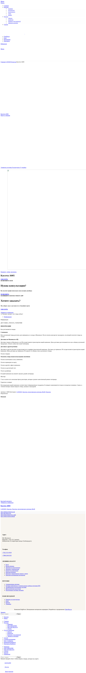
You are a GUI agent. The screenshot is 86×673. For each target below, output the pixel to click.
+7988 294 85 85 (7, 555)
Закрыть (3, 612)
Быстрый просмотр (6, 501)
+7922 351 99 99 (7, 552)
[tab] (44, 317)
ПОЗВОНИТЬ (5, 294)
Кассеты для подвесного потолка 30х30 (34, 392)
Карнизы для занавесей (14, 21)
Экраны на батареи (13, 23)
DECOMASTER (11, 10)
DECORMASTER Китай (8, 512)
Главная (3, 62)
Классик (13, 62)
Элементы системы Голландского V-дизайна (13, 167)
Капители (10, 19)
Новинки (10, 8)
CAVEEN (8, 62)
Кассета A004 (4, 114)
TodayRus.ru (68, 609)
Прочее (10, 15)
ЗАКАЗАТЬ (4, 279)
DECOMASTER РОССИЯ (8, 515)
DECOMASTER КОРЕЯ (8, 516)
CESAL (9, 13)
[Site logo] (13, 33)
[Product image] (26, 499)
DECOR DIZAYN (11, 12)
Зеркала (10, 18)
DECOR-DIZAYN (6, 513)
